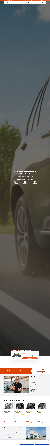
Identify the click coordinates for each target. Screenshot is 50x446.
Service (29, 2)
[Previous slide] (43, 425)
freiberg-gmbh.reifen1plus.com (34, 383)
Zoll (33, 354)
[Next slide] (45, 425)
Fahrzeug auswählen (31, 361)
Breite (22, 354)
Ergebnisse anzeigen (30, 358)
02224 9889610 (33, 382)
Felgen (25, 2)
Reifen (22, 2)
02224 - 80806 (33, 381)
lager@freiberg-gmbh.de (33, 384)
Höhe (28, 354)
